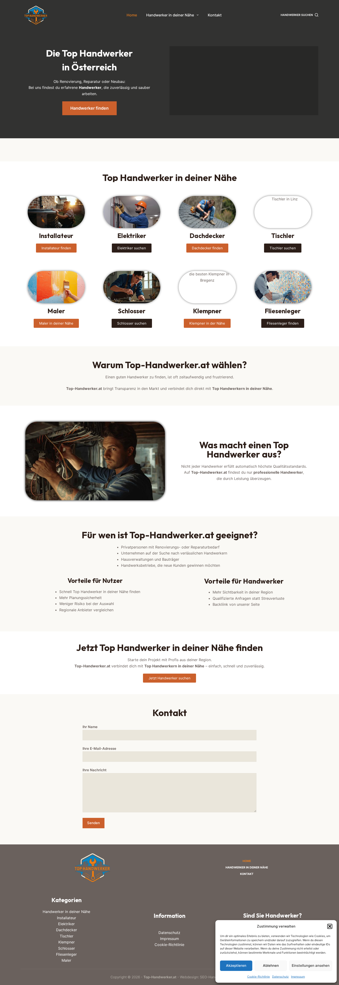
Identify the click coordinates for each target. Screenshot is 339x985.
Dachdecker (66, 930)
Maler (66, 960)
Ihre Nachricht (95, 770)
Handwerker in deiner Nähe (170, 15)
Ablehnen (271, 965)
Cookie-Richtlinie (258, 976)
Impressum (298, 976)
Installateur (66, 918)
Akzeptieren (236, 965)
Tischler (66, 936)
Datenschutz (280, 976)
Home (132, 15)
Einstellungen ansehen (311, 965)
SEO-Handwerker (214, 977)
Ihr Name (90, 727)
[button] (329, 926)
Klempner (66, 942)
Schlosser (66, 948)
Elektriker (66, 924)
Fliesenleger (66, 954)
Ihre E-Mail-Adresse (99, 748)
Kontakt (215, 15)
